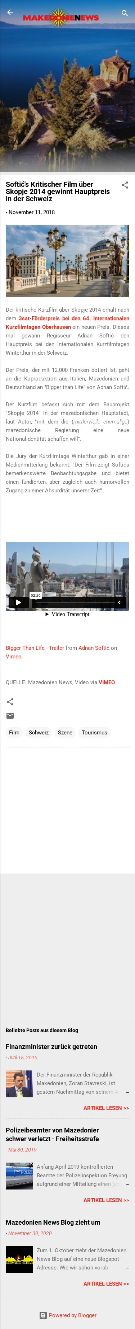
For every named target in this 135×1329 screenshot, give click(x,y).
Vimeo (14, 656)
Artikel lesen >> (106, 1108)
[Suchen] (125, 14)
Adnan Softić (93, 648)
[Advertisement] (67, 102)
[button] (125, 186)
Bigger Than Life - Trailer (35, 648)
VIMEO (107, 682)
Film (14, 732)
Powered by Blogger (72, 1315)
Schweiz (39, 732)
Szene (65, 732)
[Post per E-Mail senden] (10, 718)
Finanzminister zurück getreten (51, 1046)
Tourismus (94, 732)
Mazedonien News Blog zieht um (53, 1222)
